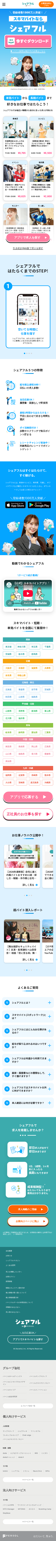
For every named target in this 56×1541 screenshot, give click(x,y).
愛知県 (34, 732)
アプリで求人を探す (27, 237)
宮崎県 (22, 782)
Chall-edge (26, 1435)
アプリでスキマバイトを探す (28, 1339)
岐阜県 (8, 732)
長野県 (22, 711)
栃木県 (22, 654)
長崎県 (34, 775)
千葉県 (48, 646)
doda (5, 1453)
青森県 (22, 689)
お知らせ (9, 1256)
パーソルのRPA (8, 1505)
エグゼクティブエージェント (20, 1453)
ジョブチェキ (22, 1431)
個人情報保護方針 (12, 1297)
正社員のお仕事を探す (24, 814)
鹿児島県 (34, 782)
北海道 (8, 689)
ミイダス (44, 1453)
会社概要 (9, 1251)
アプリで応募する (24, 797)
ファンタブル (35, 1431)
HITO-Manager (8, 1509)
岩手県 (34, 689)
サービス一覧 (29, 1480)
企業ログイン (10, 1277)
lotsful (5, 1471)
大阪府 (8, 668)
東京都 (8, 646)
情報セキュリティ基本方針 (15, 1288)
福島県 (34, 697)
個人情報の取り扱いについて (16, 1293)
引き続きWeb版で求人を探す (28, 248)
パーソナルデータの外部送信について (19, 1302)
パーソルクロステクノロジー (39, 1383)
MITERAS (21, 1509)
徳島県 (22, 754)
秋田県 (8, 697)
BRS (36, 1453)
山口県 (8, 754)
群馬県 (34, 654)
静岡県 (22, 732)
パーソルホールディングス (12, 1376)
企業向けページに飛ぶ (27, 1221)
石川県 (8, 718)
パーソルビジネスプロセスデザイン (14, 1383)
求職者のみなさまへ (13, 1307)
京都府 (22, 668)
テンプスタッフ (8, 1431)
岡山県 (34, 746)
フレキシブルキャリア (11, 1435)
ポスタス (32, 1509)
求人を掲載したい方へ (14, 1272)
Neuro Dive (37, 1471)
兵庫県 (48, 668)
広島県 (48, 746)
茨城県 (8, 654)
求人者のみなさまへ (13, 1312)
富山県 (48, 711)
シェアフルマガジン (13, 1260)
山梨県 (8, 711)
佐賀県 (22, 775)
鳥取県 (8, 746)
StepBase (6, 1513)
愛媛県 (48, 754)
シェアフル (15, 1471)
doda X (21, 1457)
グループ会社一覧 (29, 1406)
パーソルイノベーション (38, 1390)
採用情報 (9, 1281)
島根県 (22, 746)
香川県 (34, 754)
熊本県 (48, 775)
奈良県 (8, 675)
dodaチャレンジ (9, 1457)
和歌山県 (22, 675)
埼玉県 (34, 646)
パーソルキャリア (9, 1390)
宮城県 (48, 689)
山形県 (22, 697)
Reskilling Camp (45, 1509)
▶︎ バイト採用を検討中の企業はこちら (28, 51)
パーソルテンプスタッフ (38, 1376)
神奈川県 (22, 646)
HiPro (47, 1471)
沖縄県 (48, 782)
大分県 (8, 782)
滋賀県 (34, 668)
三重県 (48, 732)
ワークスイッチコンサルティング (29, 1505)
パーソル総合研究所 (10, 1397)
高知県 (8, 761)
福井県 (22, 718)
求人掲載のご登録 (27, 1209)
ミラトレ (26, 1471)
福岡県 (8, 775)
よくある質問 (10, 1265)
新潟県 (34, 711)
